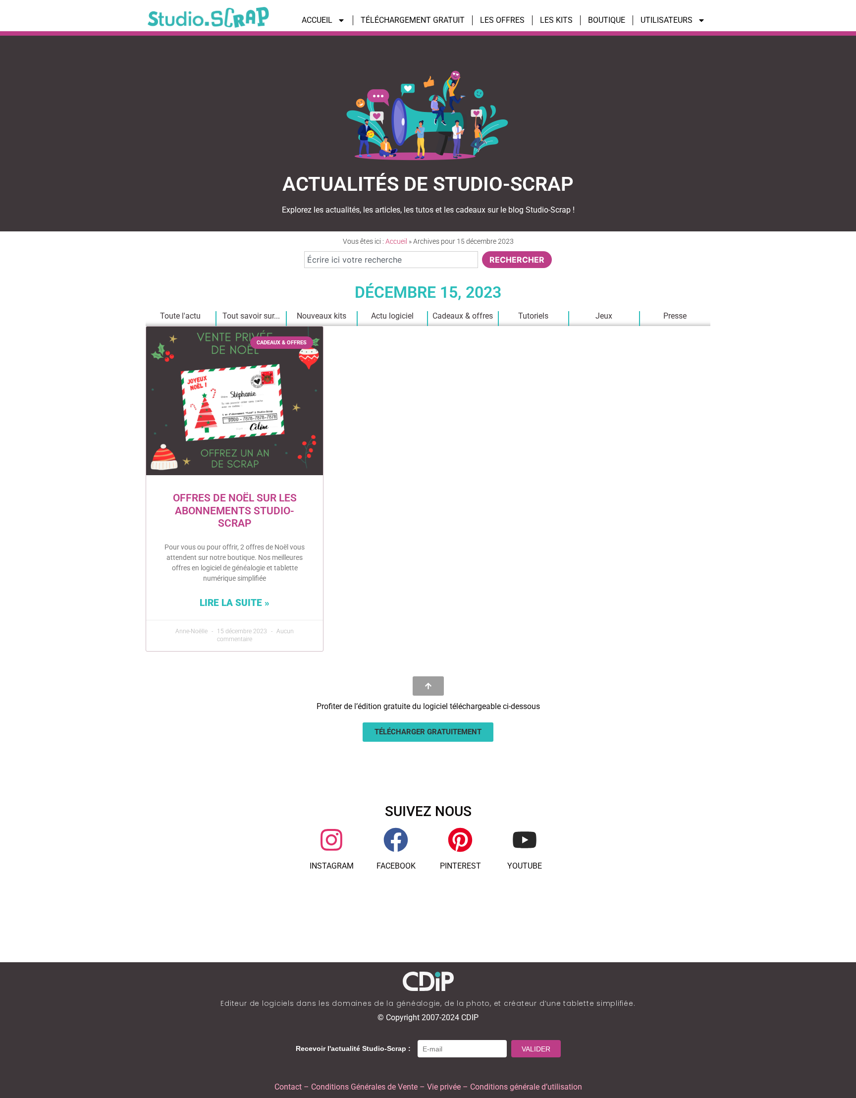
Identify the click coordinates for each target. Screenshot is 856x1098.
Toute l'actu (180, 316)
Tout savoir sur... (251, 316)
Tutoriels (533, 316)
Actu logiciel (392, 316)
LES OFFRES (502, 20)
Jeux (603, 316)
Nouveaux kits (321, 316)
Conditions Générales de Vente (364, 1087)
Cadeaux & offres (462, 316)
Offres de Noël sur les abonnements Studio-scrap (235, 510)
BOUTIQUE (606, 20)
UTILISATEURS (667, 20)
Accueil (396, 241)
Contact (288, 1087)
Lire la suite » (234, 602)
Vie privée (444, 1087)
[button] (428, 732)
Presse (675, 316)
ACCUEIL (317, 20)
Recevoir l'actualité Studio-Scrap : (353, 1048)
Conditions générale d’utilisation (526, 1087)
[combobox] (391, 259)
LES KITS (556, 20)
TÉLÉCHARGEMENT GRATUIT (413, 20)
